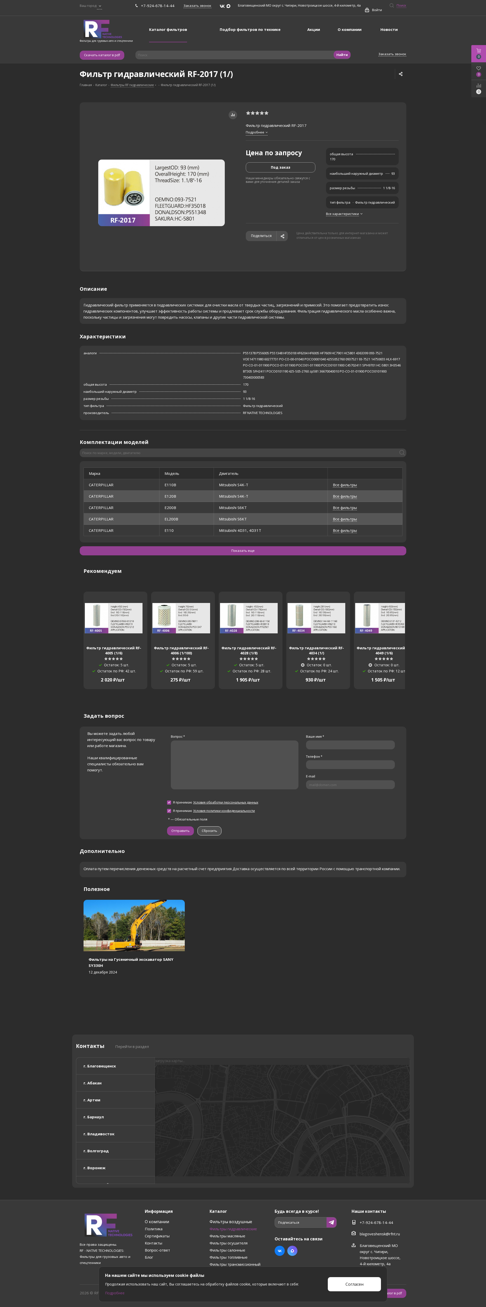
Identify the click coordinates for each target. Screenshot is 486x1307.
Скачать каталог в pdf (102, 55)
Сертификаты (157, 1235)
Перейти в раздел (132, 1046)
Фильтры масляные (227, 1235)
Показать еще (243, 550)
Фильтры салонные (227, 1250)
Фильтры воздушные (231, 1221)
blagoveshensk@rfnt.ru (380, 1233)
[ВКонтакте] (222, 6)
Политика (154, 1228)
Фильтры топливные (229, 1257)
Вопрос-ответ (157, 1250)
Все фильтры (345, 484)
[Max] (228, 6)
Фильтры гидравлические (233, 1228)
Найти (342, 54)
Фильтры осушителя (229, 1242)
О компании (157, 1221)
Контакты (153, 1242)
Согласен (354, 1284)
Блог (149, 1257)
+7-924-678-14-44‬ (157, 5)
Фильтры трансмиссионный (235, 1264)
